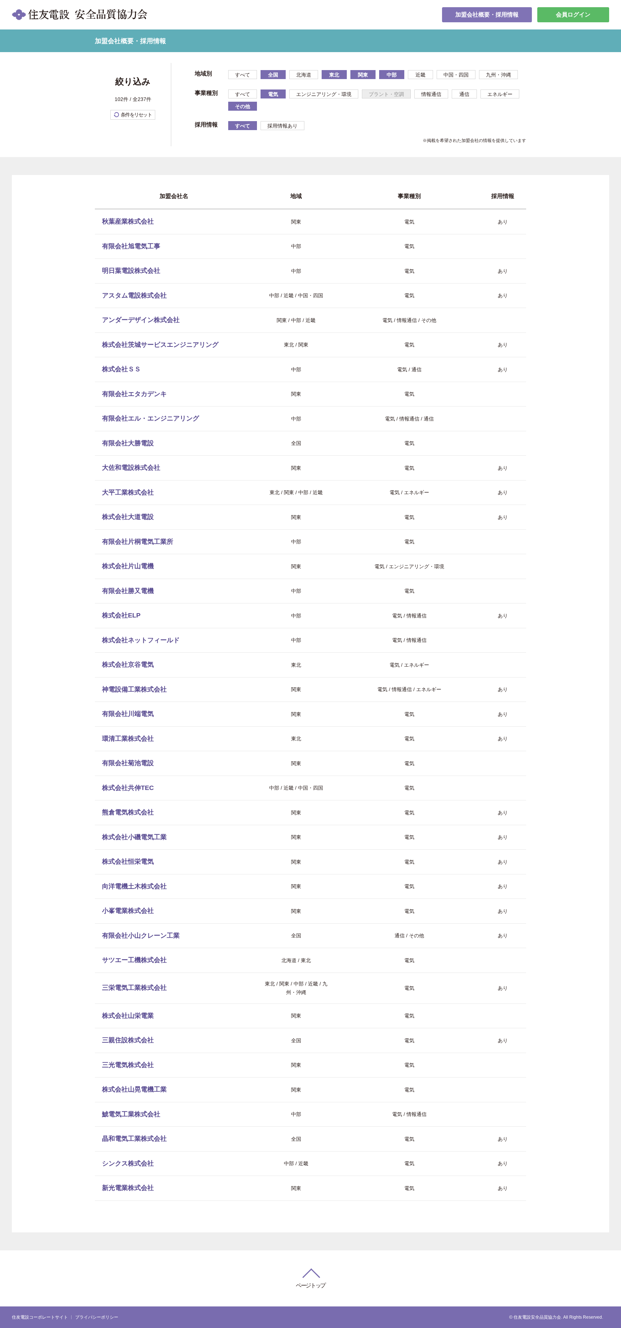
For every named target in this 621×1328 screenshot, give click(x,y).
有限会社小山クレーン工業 (141, 935)
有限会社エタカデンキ (134, 394)
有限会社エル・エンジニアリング (150, 418)
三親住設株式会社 (128, 1040)
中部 (392, 75)
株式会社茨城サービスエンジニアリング (160, 344)
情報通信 (431, 94)
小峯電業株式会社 (128, 910)
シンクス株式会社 (128, 1163)
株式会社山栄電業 (128, 1015)
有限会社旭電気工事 (131, 246)
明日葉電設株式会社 (131, 270)
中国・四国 (456, 75)
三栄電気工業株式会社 (134, 987)
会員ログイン (573, 15)
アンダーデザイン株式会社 (141, 319)
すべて (242, 75)
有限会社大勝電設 (128, 443)
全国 (273, 75)
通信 (464, 94)
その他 (242, 106)
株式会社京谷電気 (128, 664)
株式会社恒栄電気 (128, 861)
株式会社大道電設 (128, 516)
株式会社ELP (121, 615)
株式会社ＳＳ (121, 369)
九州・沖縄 (498, 75)
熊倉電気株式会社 (128, 812)
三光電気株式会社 (128, 1065)
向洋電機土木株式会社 (134, 886)
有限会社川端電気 (128, 713)
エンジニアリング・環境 (323, 94)
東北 (334, 75)
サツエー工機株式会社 (134, 960)
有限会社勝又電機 (128, 590)
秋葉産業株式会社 (128, 221)
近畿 (420, 75)
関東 (363, 75)
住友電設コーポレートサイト (40, 1317)
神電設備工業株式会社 (134, 689)
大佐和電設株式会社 (131, 467)
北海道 (303, 75)
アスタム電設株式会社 (134, 295)
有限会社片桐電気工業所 (137, 541)
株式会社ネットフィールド (141, 640)
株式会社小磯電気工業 (134, 837)
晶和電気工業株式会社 (134, 1138)
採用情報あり (282, 126)
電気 (273, 94)
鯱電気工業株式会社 (131, 1114)
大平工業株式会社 (128, 492)
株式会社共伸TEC (128, 787)
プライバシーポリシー (96, 1317)
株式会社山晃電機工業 (134, 1089)
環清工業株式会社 (128, 738)
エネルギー (499, 94)
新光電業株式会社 (128, 1187)
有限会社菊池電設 (128, 763)
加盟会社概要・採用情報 (487, 15)
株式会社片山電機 (128, 566)
